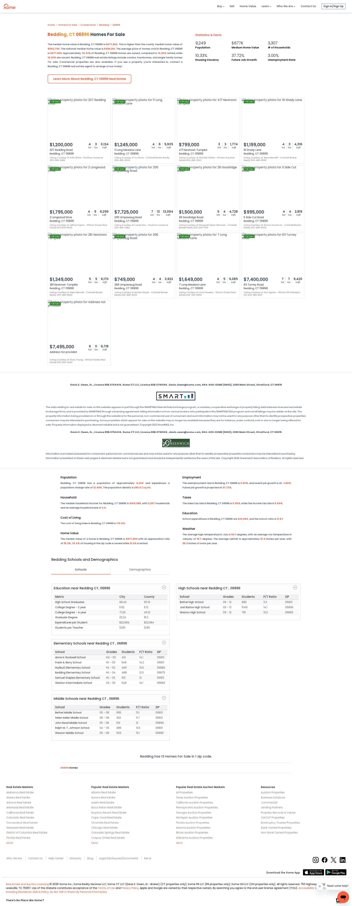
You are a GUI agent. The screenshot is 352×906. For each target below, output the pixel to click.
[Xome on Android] (335, 872)
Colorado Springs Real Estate (110, 832)
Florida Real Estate (18, 838)
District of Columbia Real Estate (26, 832)
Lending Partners (272, 807)
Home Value (248, 6)
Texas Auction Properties (192, 797)
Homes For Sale (67, 24)
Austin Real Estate (102, 802)
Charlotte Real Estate (105, 823)
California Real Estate (20, 812)
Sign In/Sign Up (333, 6)
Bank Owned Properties (276, 827)
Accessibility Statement (314, 888)
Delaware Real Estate (20, 827)
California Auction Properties (194, 802)
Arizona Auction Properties (193, 827)
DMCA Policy (41, 892)
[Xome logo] (9, 5)
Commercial (269, 802)
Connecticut (88, 24)
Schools (81, 569)
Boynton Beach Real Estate (108, 812)
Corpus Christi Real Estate (108, 838)
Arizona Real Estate (18, 802)
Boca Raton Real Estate (106, 807)
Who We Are (285, 6)
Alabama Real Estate (20, 792)
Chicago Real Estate (104, 827)
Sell (232, 6)
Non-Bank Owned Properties (279, 832)
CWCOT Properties (273, 817)
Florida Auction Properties (192, 823)
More (9, 843)
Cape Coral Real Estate (106, 817)
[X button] (334, 860)
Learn (265, 6)
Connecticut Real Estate (22, 823)
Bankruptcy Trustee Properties (280, 823)
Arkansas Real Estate (20, 807)
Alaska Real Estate (18, 797)
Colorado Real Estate (20, 817)
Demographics (140, 569)
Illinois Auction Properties (192, 832)
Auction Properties (273, 792)
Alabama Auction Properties (194, 838)
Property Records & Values (278, 812)
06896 (116, 24)
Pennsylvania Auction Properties (197, 807)
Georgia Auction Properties (193, 812)
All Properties (184, 792)
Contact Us (308, 6)
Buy (219, 6)
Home (51, 24)
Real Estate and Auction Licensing (27, 884)
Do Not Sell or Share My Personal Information (78, 892)
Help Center (56, 858)
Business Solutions (273, 797)
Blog (90, 858)
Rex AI (147, 858)
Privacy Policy (130, 888)
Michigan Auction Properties (194, 817)
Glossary (75, 858)
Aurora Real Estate (103, 797)
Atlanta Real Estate (103, 792)
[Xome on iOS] (314, 872)
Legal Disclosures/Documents (118, 858)
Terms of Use (106, 888)
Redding (104, 24)
